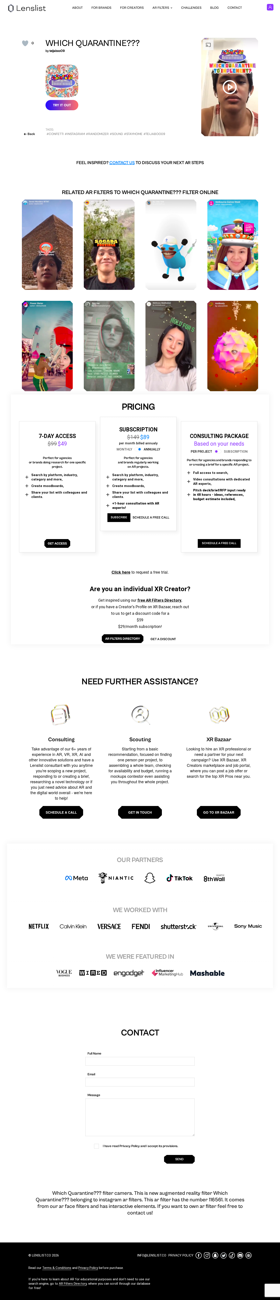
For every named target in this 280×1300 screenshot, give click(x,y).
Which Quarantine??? (93, 43)
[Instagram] (207, 1255)
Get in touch (140, 812)
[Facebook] (199, 1255)
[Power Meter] (47, 346)
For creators (132, 8)
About (77, 8)
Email (91, 1074)
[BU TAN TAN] (170, 245)
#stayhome (133, 134)
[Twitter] (223, 1255)
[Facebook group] (248, 1255)
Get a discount (163, 639)
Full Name (94, 1053)
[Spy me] (109, 346)
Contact (235, 8)
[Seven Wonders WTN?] (47, 245)
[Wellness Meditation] (170, 346)
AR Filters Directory (73, 1284)
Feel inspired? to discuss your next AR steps (140, 162)
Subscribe (119, 517)
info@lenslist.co (151, 1255)
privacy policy (180, 1255)
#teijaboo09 (154, 134)
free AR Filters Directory (159, 600)
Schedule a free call (151, 517)
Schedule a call (61, 812)
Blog (214, 8)
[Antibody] (232, 346)
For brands (101, 8)
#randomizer (97, 134)
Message (94, 1095)
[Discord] (240, 1255)
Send (179, 1159)
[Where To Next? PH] (109, 245)
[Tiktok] (232, 1255)
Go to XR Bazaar (218, 812)
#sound (116, 134)
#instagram (75, 134)
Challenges (191, 8)
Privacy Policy (88, 1268)
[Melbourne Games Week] (232, 245)
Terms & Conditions (56, 1268)
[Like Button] (25, 43)
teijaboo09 (57, 51)
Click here (121, 572)
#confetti (55, 134)
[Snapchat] (215, 1255)
